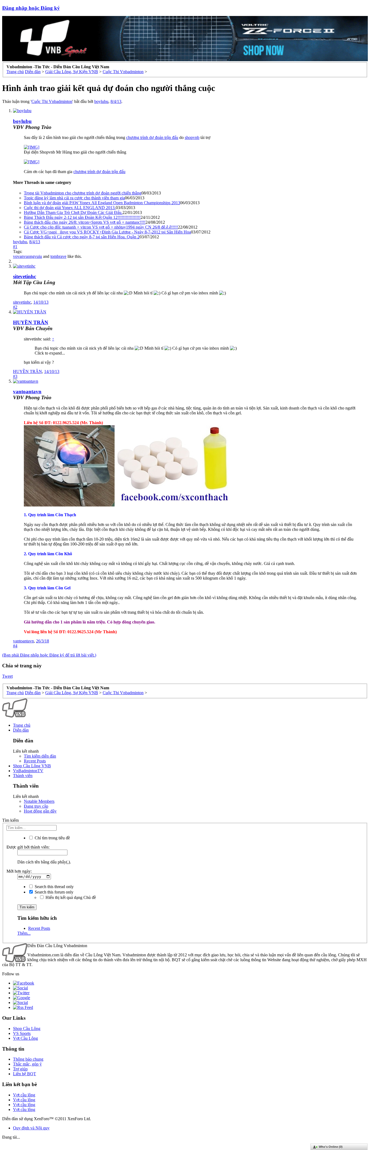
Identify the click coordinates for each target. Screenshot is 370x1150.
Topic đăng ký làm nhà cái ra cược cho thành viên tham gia (74, 198)
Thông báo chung (28, 1059)
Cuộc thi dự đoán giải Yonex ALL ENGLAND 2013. (70, 207)
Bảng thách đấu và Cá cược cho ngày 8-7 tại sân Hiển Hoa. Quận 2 (81, 237)
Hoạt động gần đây (40, 811)
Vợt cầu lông (24, 1095)
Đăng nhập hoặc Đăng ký (31, 8)
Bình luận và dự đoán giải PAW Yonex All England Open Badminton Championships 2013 (102, 202)
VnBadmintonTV (28, 770)
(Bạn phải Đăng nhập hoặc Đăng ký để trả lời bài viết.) (49, 655)
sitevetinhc (24, 276)
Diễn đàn (21, 730)
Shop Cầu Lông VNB (32, 766)
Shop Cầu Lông (26, 1028)
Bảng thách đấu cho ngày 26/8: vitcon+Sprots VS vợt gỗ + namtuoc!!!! (84, 222)
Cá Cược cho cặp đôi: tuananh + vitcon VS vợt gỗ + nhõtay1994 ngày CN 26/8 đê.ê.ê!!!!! (101, 227)
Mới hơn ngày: (19, 871)
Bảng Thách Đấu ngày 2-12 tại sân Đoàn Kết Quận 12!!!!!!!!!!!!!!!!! (82, 217)
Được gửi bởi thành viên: (28, 847)
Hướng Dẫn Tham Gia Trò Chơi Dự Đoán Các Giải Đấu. (73, 212)
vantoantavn (27, 391)
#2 (15, 307)
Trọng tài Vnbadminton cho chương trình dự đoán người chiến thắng (82, 193)
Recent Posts (35, 761)
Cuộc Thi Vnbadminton (51, 101)
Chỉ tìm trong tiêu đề (52, 838)
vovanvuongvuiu (27, 256)
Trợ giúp (20, 1069)
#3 (15, 376)
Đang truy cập (36, 806)
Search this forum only (53, 892)
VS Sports (22, 1033)
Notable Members (39, 801)
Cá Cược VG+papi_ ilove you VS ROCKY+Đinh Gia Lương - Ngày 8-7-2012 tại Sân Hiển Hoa (107, 232)
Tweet (7, 676)
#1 (15, 246)
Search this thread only (54, 886)
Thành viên (23, 775)
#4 (15, 646)
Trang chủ (21, 725)
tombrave (58, 256)
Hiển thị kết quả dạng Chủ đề (70, 897)
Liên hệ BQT (24, 1073)
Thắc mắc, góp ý (27, 1064)
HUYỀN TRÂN (30, 322)
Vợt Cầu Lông (25, 1038)
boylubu (101, 101)
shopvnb (192, 137)
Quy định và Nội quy (31, 1128)
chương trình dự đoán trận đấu (152, 137)
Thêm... (24, 933)
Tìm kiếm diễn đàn (40, 756)
